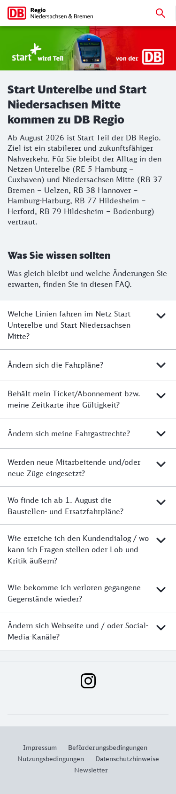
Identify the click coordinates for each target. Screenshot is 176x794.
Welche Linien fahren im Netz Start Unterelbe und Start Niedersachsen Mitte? (69, 325)
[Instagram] (88, 680)
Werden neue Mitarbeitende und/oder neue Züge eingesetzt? (74, 467)
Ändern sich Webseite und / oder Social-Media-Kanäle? (78, 631)
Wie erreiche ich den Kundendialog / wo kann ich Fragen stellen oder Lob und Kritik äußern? (78, 549)
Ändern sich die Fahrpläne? (55, 365)
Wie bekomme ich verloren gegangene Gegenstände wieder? (74, 593)
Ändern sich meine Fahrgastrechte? (69, 433)
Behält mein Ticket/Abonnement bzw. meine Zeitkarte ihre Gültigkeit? (74, 399)
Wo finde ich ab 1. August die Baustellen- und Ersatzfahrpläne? (65, 505)
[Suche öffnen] (160, 13)
